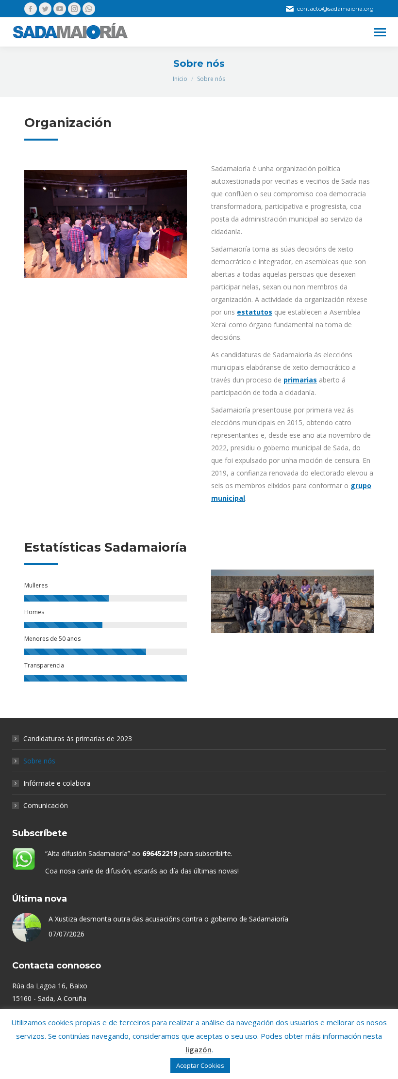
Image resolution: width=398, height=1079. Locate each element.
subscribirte (213, 853)
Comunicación (45, 805)
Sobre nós (39, 760)
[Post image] (26, 927)
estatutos (254, 312)
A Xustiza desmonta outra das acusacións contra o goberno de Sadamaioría (168, 918)
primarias (300, 379)
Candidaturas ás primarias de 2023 (77, 738)
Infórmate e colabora (56, 783)
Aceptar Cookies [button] (200, 1065)
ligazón (198, 1049)
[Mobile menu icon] (380, 32)
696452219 (159, 853)
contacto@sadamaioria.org (335, 8)
